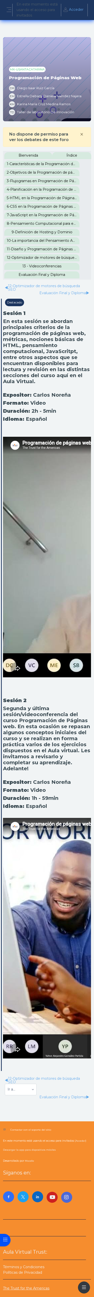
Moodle (29, 1160)
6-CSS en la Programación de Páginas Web (43, 206)
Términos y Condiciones (23, 1267)
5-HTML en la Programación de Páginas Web (43, 198)
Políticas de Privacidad (22, 1272)
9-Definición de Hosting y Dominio (42, 232)
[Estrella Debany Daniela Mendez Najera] (45, 96)
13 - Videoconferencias (41, 266)
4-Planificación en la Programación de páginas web (43, 189)
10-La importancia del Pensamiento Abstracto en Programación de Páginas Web (43, 240)
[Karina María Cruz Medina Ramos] (39, 104)
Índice (71, 155)
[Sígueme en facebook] (8, 1196)
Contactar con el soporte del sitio (30, 1129)
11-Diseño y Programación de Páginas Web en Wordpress (43, 249)
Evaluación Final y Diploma (42, 274)
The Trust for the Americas (26, 1288)
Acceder (76, 9)
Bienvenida (28, 155)
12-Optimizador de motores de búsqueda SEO (43, 257)
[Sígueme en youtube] (52, 1197)
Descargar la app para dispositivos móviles (29, 1149)
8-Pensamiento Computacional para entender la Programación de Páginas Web (43, 223)
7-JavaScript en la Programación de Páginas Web (43, 215)
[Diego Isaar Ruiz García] (31, 88)
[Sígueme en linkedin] (37, 1196)
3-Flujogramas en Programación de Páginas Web (43, 181)
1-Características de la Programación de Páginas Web (43, 164)
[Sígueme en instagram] (66, 1197)
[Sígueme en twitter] (23, 1196)
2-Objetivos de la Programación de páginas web (43, 172)
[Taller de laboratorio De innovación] (41, 112)
